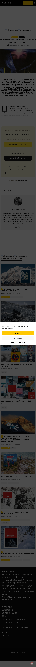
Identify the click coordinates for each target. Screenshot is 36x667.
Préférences (18, 338)
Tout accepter (18, 333)
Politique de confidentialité (18, 342)
